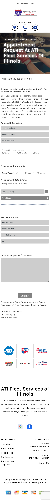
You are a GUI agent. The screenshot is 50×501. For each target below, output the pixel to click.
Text (37, 153)
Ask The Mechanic (9, 317)
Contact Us (7, 457)
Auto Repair (7, 448)
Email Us (44, 463)
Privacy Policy (39, 482)
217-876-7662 (14, 117)
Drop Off (31, 173)
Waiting (42, 173)
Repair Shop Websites (32, 479)
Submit (25, 295)
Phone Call (24, 153)
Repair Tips (7, 452)
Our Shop (6, 444)
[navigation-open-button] (2, 7)
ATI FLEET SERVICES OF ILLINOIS (20, 39)
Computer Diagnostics (11, 311)
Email (7, 153)
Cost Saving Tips (9, 314)
